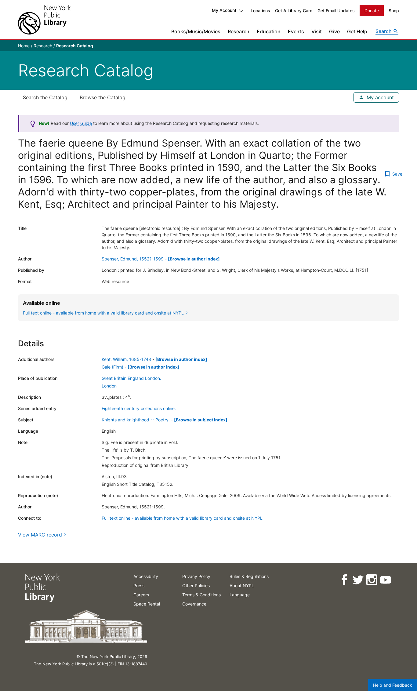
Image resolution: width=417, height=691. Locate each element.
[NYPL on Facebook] (344, 580)
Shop (394, 10)
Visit (316, 31)
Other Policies (196, 585)
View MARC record (40, 535)
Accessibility (145, 576)
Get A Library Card (294, 10)
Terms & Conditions (201, 594)
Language (240, 594)
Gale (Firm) (112, 366)
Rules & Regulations (249, 576)
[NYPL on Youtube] (385, 580)
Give (334, 31)
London (109, 385)
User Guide (81, 123)
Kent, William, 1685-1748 (126, 359)
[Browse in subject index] (200, 419)
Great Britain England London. (131, 378)
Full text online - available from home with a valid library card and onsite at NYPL (182, 518)
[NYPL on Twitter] (358, 580)
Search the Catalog (45, 97)
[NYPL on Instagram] (371, 580)
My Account (224, 10)
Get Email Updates (336, 10)
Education (269, 31)
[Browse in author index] (194, 258)
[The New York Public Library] (44, 20)
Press (138, 585)
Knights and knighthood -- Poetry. (136, 419)
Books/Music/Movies (195, 31)
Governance (194, 603)
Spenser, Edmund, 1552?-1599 (133, 258)
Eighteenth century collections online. (139, 408)
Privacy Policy (196, 576)
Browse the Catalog (102, 97)
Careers (141, 594)
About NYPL (242, 585)
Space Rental (146, 603)
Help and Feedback (392, 685)
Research (238, 31)
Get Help (357, 31)
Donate (371, 10)
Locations (260, 10)
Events (296, 31)
